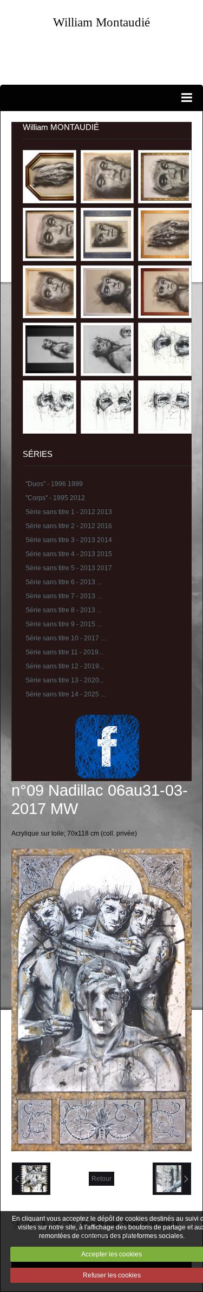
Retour (101, 1178)
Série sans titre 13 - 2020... (64, 680)
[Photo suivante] (172, 1179)
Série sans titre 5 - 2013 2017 (68, 568)
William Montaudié (101, 22)
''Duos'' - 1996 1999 (54, 484)
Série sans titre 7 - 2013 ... (63, 596)
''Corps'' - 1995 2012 (55, 498)
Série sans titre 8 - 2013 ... (63, 610)
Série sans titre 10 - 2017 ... (65, 638)
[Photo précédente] (31, 1179)
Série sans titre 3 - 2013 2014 (68, 540)
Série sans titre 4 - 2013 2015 (68, 554)
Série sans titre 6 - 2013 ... (63, 582)
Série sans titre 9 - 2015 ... (63, 624)
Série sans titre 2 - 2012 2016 (68, 526)
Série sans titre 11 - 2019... (64, 652)
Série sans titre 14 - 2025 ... (65, 694)
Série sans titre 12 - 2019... (64, 666)
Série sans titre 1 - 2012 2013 (68, 512)
